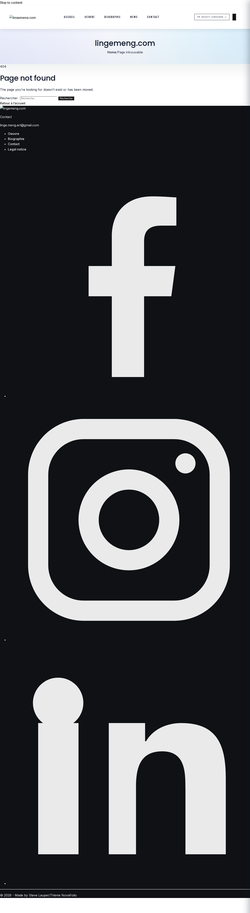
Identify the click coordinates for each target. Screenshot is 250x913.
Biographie (112, 17)
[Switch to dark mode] (234, 17)
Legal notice (17, 149)
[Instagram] (129, 640)
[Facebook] (129, 396)
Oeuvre (90, 17)
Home (111, 52)
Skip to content (11, 3)
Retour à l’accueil (12, 103)
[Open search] (242, 17)
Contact (153, 17)
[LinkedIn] (129, 883)
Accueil (69, 17)
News (134, 17)
